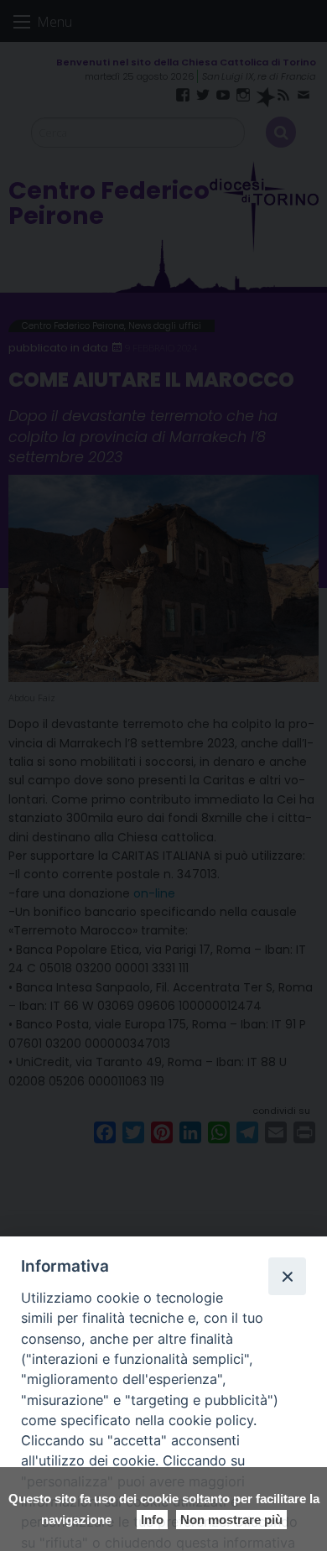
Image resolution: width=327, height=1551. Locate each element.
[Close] (286, 1275)
